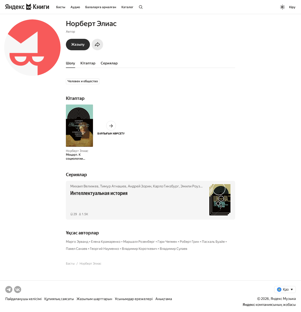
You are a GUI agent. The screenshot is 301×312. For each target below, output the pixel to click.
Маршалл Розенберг (139, 242)
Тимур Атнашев (113, 186)
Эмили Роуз (190, 186)
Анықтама (163, 299)
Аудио (75, 7)
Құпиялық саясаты (59, 299)
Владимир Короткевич (139, 249)
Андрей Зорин (139, 186)
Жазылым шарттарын (94, 299)
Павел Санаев (76, 249)
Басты (60, 7)
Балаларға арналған (100, 7)
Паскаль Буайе (213, 242)
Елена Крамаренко (106, 242)
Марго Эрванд (77, 242)
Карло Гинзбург (166, 186)
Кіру (292, 7)
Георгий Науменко (104, 249)
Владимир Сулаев (173, 249)
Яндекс (249, 305)
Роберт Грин (189, 242)
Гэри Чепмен (167, 242)
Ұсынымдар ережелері (134, 299)
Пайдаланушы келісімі (23, 299)
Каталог (127, 7)
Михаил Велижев (84, 186)
